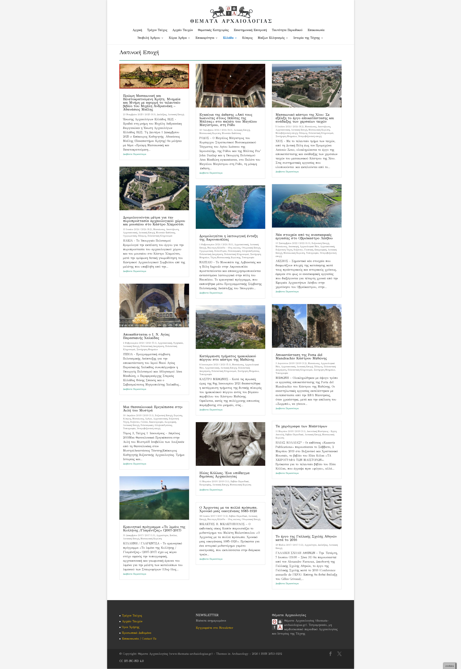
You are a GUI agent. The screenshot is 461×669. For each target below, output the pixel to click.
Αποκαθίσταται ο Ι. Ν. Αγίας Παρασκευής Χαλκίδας (146, 336)
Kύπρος (247, 38)
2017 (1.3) (150, 535)
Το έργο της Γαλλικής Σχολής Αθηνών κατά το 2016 (306, 538)
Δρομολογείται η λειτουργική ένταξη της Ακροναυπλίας (228, 237)
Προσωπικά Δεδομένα (136, 633)
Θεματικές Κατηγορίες (213, 30)
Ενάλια (173, 535)
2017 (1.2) (222, 516)
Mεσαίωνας (159, 229)
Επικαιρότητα (204, 38)
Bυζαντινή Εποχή (163, 415)
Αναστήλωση (172, 229)
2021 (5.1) (151, 343)
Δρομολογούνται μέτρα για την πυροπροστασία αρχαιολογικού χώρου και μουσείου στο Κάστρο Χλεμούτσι (154, 220)
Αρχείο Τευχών (182, 30)
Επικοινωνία (316, 30)
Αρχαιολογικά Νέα (309, 246)
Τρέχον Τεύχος (157, 30)
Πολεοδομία (220, 251)
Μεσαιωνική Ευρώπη (151, 538)
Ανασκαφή (293, 246)
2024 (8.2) (146, 229)
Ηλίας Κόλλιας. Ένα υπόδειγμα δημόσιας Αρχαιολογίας (224, 474)
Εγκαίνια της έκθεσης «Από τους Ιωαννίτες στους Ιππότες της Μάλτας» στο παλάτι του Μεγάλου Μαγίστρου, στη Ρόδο (228, 120)
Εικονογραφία (156, 422)
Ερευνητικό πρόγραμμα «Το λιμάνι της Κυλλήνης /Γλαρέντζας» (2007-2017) (154, 528)
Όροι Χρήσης (130, 627)
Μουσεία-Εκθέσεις (165, 232)
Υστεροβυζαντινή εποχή (148, 428)
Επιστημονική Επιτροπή (250, 30)
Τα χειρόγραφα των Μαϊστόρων (301, 426)
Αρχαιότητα (162, 535)
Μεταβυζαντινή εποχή (286, 133)
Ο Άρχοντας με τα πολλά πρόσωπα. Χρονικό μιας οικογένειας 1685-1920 (228, 509)
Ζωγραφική (170, 422)
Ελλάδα (228, 38)
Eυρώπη (178, 415)
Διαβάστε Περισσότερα (134, 154)
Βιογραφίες (205, 484)
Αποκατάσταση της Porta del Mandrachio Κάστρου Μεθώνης (301, 356)
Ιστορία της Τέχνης (306, 38)
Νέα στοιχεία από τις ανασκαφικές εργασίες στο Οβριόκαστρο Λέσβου (304, 236)
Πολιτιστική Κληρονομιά (159, 236)
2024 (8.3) (226, 130)
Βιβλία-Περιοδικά (239, 481)
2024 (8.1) (227, 244)
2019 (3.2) (301, 363)
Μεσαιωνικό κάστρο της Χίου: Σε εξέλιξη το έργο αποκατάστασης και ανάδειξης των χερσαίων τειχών (305, 118)
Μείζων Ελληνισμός (271, 38)
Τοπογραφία (129, 428)
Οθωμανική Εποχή (251, 248)
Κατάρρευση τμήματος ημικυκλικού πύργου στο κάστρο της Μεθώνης (227, 358)
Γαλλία (144, 422)
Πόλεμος (142, 236)
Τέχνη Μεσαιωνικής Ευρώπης (225, 257)
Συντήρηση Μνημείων (147, 349)
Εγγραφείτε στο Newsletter (214, 628)
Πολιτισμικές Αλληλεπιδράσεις (156, 425)
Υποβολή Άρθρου (148, 38)
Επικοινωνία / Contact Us (139, 638)
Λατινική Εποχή (176, 114)
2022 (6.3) (304, 243)
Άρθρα (148, 418)
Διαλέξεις (162, 114)
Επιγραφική (320, 249)
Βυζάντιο (134, 422)
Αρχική (137, 30)
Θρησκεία (178, 343)
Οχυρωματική (129, 236)
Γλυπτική (308, 249)
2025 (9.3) (150, 114)
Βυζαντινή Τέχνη (284, 249)
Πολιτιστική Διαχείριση (152, 346)
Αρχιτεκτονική (130, 232)
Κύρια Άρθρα (178, 38)
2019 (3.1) (148, 415)
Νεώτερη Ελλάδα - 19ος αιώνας (223, 248)
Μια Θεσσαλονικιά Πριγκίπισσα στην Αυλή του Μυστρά (153, 408)
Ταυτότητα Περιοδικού (287, 30)
